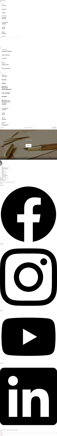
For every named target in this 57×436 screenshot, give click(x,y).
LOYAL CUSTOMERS (6, 55)
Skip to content (2, 0)
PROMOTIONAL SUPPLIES (5, 23)
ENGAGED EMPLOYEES (7, 51)
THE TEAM (4, 9)
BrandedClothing (4, 18)
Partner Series (5, 64)
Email (1, 431)
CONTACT (3, 12)
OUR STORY (4, 5)
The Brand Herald (6, 68)
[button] (28, 2)
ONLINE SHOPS (3, 27)
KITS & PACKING (4, 32)
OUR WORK (4, 58)
